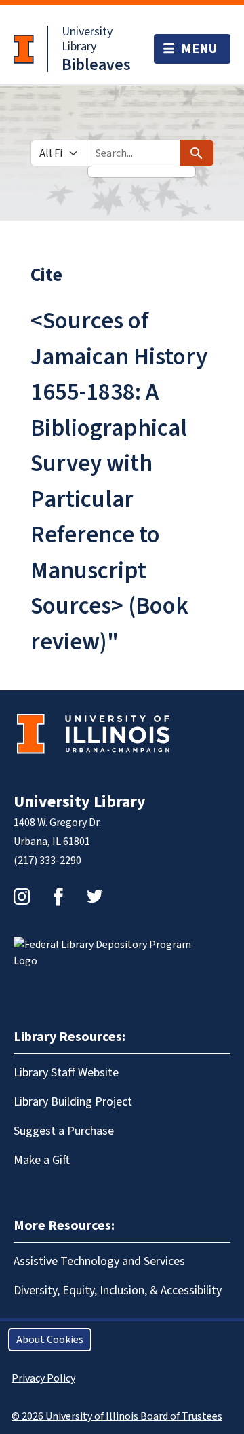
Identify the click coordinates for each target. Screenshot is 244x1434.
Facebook (58, 896)
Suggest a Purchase (64, 1130)
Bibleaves (96, 65)
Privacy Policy (43, 1378)
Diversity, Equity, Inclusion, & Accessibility (118, 1290)
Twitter (95, 896)
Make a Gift (42, 1160)
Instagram (21, 896)
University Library (87, 39)
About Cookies (49, 1339)
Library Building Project (73, 1101)
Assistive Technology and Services (99, 1261)
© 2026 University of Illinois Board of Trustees (117, 1416)
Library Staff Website (66, 1072)
